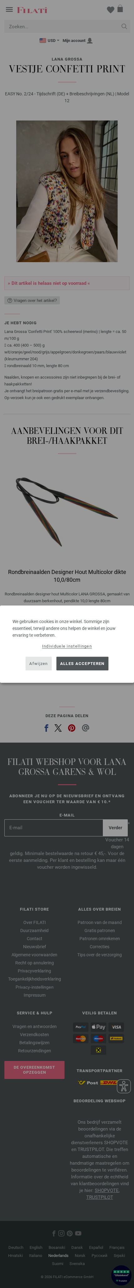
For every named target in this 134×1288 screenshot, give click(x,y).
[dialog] (67, 644)
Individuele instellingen (67, 646)
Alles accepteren (82, 663)
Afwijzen (38, 663)
